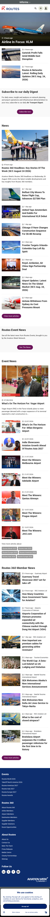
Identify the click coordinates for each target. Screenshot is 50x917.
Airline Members (7, 811)
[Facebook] (13, 872)
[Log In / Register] (46, 8)
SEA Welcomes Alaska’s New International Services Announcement (34, 683)
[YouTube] (18, 872)
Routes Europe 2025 (10, 552)
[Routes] (10, 8)
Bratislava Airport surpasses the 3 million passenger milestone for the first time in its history (34, 743)
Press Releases (7, 849)
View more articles (11, 316)
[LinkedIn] (3, 872)
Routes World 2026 (8, 779)
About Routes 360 (8, 807)
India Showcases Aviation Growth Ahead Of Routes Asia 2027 (34, 445)
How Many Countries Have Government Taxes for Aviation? (34, 597)
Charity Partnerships (9, 856)
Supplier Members (8, 821)
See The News (25, 347)
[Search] (35, 8)
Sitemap (5, 859)
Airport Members (8, 814)
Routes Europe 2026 (25, 557)
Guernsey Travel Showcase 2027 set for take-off (34, 579)
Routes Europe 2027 (9, 792)
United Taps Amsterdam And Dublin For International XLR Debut (34, 213)
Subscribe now (25, 112)
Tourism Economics (41, 657)
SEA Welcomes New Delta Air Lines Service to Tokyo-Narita (35, 703)
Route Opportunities (9, 827)
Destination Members (9, 817)
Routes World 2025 (9, 548)
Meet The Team (7, 846)
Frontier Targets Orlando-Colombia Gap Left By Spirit (35, 248)
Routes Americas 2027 (10, 785)
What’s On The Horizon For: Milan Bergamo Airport (34, 427)
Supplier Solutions (8, 824)
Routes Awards (7, 795)
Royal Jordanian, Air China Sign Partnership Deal (34, 266)
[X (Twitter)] (8, 872)
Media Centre (6, 852)
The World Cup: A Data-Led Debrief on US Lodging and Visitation (34, 663)
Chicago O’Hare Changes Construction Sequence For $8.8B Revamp (35, 230)
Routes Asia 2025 (25, 548)
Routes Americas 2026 (28, 552)
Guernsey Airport (41, 573)
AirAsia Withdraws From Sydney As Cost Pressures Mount (34, 304)
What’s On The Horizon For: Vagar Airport (23, 403)
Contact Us (6, 843)
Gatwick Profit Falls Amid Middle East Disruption (32, 55)
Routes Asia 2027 (8, 789)
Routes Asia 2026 (9, 557)
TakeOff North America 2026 (12, 782)
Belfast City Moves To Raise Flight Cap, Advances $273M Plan (33, 195)
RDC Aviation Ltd (41, 591)
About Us (5, 839)
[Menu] (40, 8)
